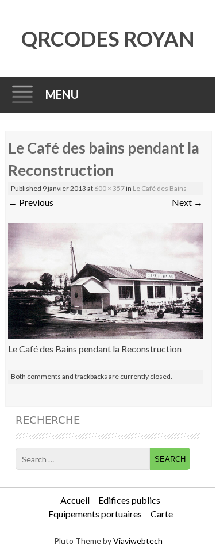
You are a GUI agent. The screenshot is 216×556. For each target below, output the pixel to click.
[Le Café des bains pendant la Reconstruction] (105, 334)
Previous (30, 202)
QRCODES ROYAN (108, 38)
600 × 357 (109, 188)
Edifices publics (129, 499)
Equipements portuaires (95, 513)
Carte (162, 513)
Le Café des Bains (160, 188)
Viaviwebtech (138, 541)
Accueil (75, 499)
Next (187, 202)
